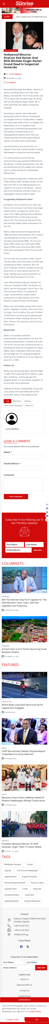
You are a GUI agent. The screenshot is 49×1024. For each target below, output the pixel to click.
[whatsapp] (47, 520)
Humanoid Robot (11, 895)
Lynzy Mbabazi (15, 74)
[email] (47, 504)
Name (8, 452)
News (4, 748)
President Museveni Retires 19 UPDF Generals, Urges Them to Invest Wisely (21, 845)
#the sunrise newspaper (13, 405)
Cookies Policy (24, 996)
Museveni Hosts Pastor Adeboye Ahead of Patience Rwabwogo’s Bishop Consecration (23, 799)
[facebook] (47, 508)
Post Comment (16, 496)
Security (5, 841)
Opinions (5, 596)
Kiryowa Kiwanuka (32, 901)
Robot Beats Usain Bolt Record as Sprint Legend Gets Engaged (22, 706)
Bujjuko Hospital (29, 876)
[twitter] (47, 512)
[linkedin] (47, 516)
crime (24, 888)
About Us (24, 979)
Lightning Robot (11, 901)
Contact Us (24, 990)
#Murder (28, 401)
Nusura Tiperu (37, 882)
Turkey (29, 864)
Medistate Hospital (12, 864)
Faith (4, 794)
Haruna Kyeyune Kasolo (14, 882)
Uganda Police (10, 888)
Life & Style (6, 702)
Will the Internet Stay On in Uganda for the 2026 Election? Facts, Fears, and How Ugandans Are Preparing (24, 602)
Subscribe (37, 550)
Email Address (12, 463)
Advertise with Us (24, 985)
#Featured (29, 405)
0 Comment (11, 82)
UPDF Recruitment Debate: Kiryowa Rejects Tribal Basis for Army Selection (23, 753)
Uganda (7, 870)
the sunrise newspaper (27, 870)
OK (36, 1019)
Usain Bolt (29, 895)
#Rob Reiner (17, 401)
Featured (37, 888)
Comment (9, 474)
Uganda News (10, 876)
